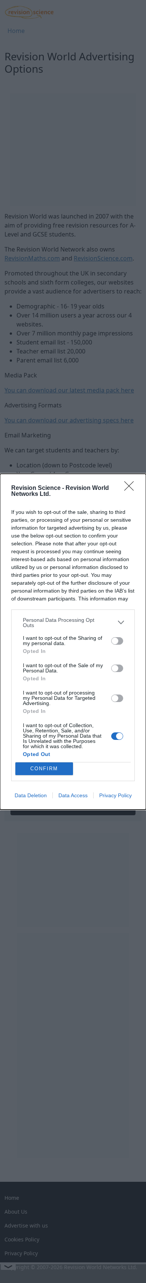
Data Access (73, 795)
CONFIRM (44, 768)
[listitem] (73, 622)
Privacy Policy (115, 795)
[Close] (131, 488)
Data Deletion (31, 795)
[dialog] (73, 642)
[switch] (117, 641)
